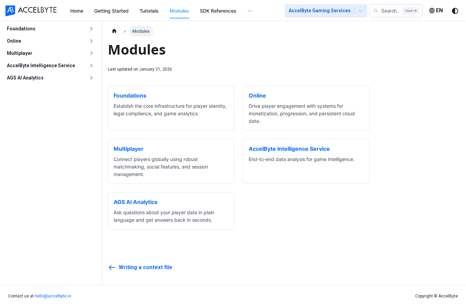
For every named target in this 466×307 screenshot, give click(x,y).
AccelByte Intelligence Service (41, 65)
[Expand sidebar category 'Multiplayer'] (91, 53)
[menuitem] (77, 10)
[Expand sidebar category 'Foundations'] (91, 28)
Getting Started (111, 11)
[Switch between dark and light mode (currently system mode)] (455, 10)
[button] (396, 10)
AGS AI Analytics (25, 77)
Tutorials (149, 11)
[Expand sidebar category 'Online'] (91, 40)
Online (14, 40)
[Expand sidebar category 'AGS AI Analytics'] (91, 77)
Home (76, 11)
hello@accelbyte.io (53, 296)
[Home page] (114, 31)
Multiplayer (19, 53)
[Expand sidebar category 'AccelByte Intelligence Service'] (91, 65)
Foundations (21, 28)
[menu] (169, 10)
